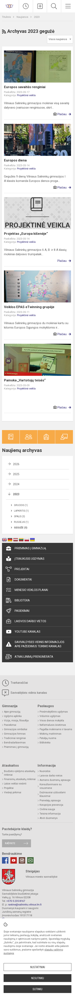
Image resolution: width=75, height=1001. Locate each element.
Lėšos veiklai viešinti (15, 783)
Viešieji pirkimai (12, 792)
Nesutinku (37, 978)
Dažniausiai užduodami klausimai (53, 794)
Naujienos (23, 16)
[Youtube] (13, 860)
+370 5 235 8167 (15, 900)
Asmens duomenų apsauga (55, 780)
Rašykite (10, 843)
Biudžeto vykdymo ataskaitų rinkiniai (19, 773)
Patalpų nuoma (48, 738)
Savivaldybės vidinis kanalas (28, 693)
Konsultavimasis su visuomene (51, 786)
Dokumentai (23, 579)
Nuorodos (45, 771)
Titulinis (6, 16)
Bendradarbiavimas (15, 742)
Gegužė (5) (20, 527)
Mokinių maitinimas (50, 733)
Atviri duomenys (49, 818)
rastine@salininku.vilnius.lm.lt (25, 904)
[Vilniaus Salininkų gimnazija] (9, 6)
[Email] (30, 860)
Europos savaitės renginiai (24, 87)
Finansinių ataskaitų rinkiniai (20, 779)
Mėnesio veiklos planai (31, 590)
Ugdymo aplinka (13, 716)
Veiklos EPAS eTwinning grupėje (29, 307)
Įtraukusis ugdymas (29, 558)
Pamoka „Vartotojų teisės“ (25, 380)
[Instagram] (22, 860)
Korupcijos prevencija (51, 804)
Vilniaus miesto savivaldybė (41, 876)
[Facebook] (5, 860)
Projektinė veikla (26, 95)
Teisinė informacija (50, 813)
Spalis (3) (19, 516)
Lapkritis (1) (21, 510)
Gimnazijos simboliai (15, 729)
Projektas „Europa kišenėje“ (26, 234)
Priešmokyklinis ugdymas (54, 711)
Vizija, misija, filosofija (16, 720)
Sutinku (37, 989)
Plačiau (62, 114)
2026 (16, 464)
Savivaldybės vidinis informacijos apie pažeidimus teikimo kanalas (39, 644)
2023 (37, 16)
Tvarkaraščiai (19, 682)
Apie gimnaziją (12, 711)
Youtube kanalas (27, 631)
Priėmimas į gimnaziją (30, 548)
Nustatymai (37, 967)
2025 (16, 474)
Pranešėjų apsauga (50, 800)
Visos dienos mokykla (52, 720)
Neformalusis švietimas (53, 725)
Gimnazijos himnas (15, 733)
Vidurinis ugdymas (50, 716)
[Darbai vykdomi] (26, 6)
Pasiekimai (22, 610)
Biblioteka (22, 600)
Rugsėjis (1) (21, 522)
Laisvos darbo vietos (30, 621)
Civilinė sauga (47, 809)
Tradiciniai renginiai (15, 738)
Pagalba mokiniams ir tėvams (56, 729)
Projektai (22, 569)
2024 (16, 484)
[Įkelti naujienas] (40, 6)
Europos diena (15, 160)
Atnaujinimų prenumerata (34, 656)
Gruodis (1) (21, 505)
